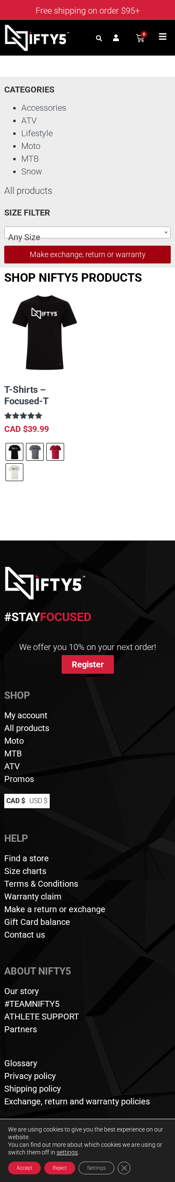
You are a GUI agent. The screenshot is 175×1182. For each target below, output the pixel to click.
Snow (31, 171)
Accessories (43, 108)
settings (67, 1152)
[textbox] (87, 237)
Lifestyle (37, 133)
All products (28, 190)
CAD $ (15, 801)
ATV (29, 120)
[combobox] (87, 232)
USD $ (38, 801)
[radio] (14, 451)
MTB (30, 159)
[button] (99, 38)
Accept (24, 1168)
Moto (30, 146)
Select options (38, 507)
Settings (96, 1168)
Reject (60, 1168)
